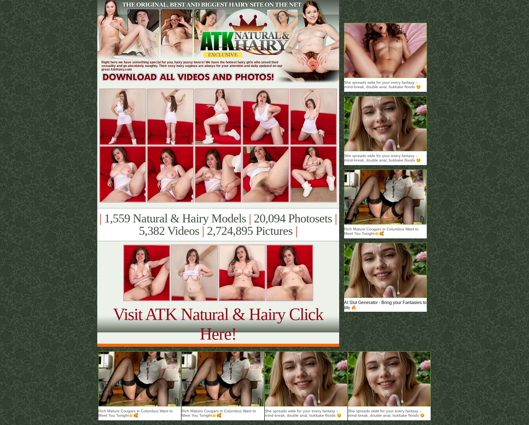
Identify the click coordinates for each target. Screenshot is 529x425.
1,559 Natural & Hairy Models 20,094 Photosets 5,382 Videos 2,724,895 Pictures (218, 224)
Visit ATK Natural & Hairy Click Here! (218, 324)
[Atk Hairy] (193, 81)
